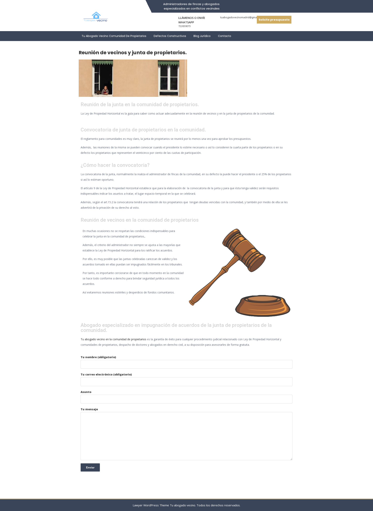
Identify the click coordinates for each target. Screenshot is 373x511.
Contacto (224, 36)
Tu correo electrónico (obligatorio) (106, 374)
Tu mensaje (89, 409)
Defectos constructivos (170, 36)
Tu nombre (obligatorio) (98, 357)
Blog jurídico (202, 36)
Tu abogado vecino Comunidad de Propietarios (114, 36)
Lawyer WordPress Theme (151, 505)
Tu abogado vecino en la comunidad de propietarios (113, 339)
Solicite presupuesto (274, 20)
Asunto (86, 392)
